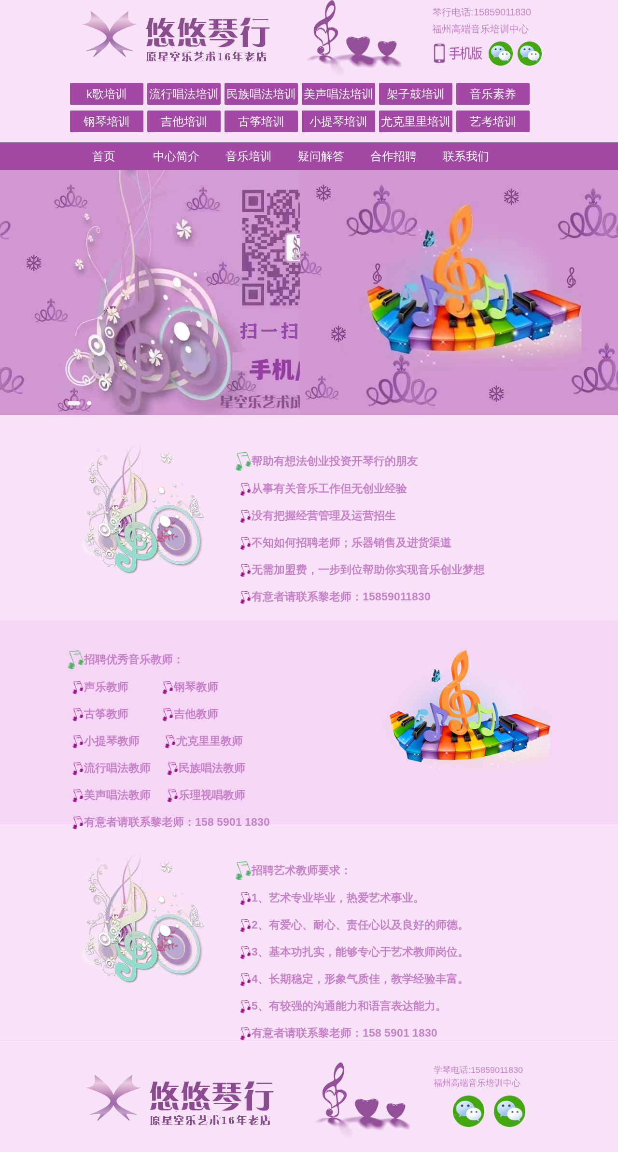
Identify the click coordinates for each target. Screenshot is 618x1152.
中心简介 (176, 156)
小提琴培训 (338, 121)
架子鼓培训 (416, 93)
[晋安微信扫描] (468, 1111)
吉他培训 (184, 121)
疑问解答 (321, 156)
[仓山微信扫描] (509, 1111)
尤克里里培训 (415, 121)
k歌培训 (106, 93)
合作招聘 (393, 156)
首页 (103, 156)
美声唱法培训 (338, 93)
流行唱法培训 (184, 93)
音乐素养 (493, 93)
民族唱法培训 (261, 93)
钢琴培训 (107, 121)
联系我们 (466, 156)
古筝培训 (261, 121)
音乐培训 (248, 156)
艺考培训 (493, 121)
